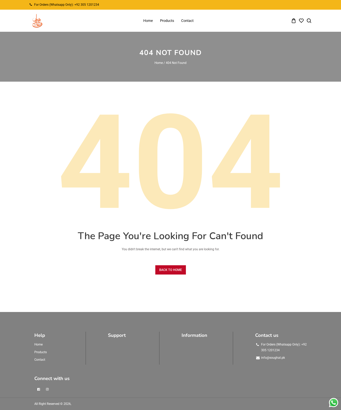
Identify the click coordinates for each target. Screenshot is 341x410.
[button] (293, 20)
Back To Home (170, 270)
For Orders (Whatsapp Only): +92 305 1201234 (66, 5)
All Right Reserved (46, 404)
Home (159, 63)
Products (40, 352)
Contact (39, 359)
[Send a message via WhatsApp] (333, 402)
